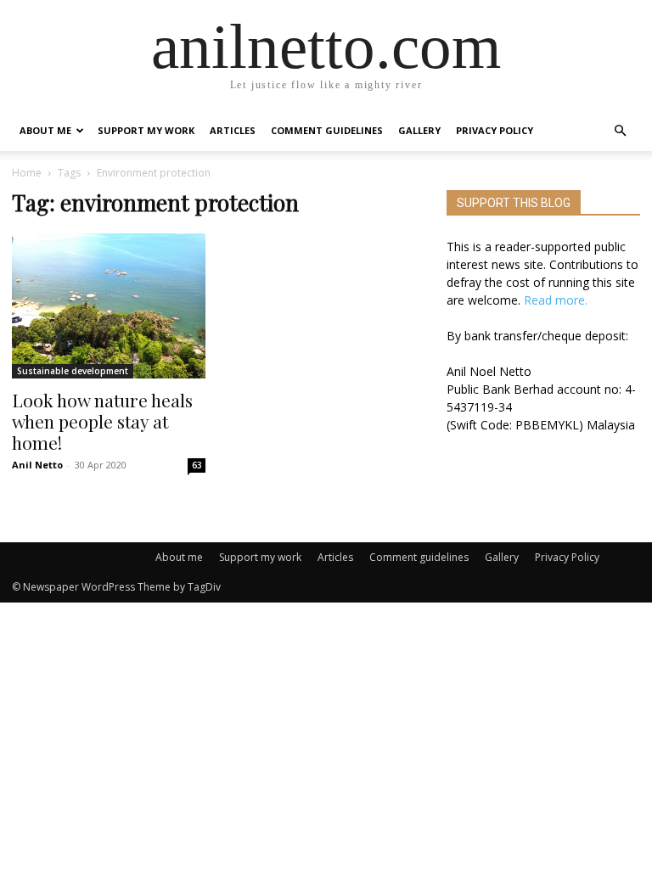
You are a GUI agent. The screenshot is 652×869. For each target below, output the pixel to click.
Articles (233, 130)
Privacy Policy (494, 130)
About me (45, 130)
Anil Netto (37, 464)
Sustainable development (72, 371)
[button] (619, 131)
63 (197, 465)
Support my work (146, 130)
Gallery (419, 130)
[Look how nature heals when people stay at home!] (108, 305)
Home (27, 172)
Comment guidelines (327, 130)
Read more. (555, 300)
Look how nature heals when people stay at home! (102, 421)
